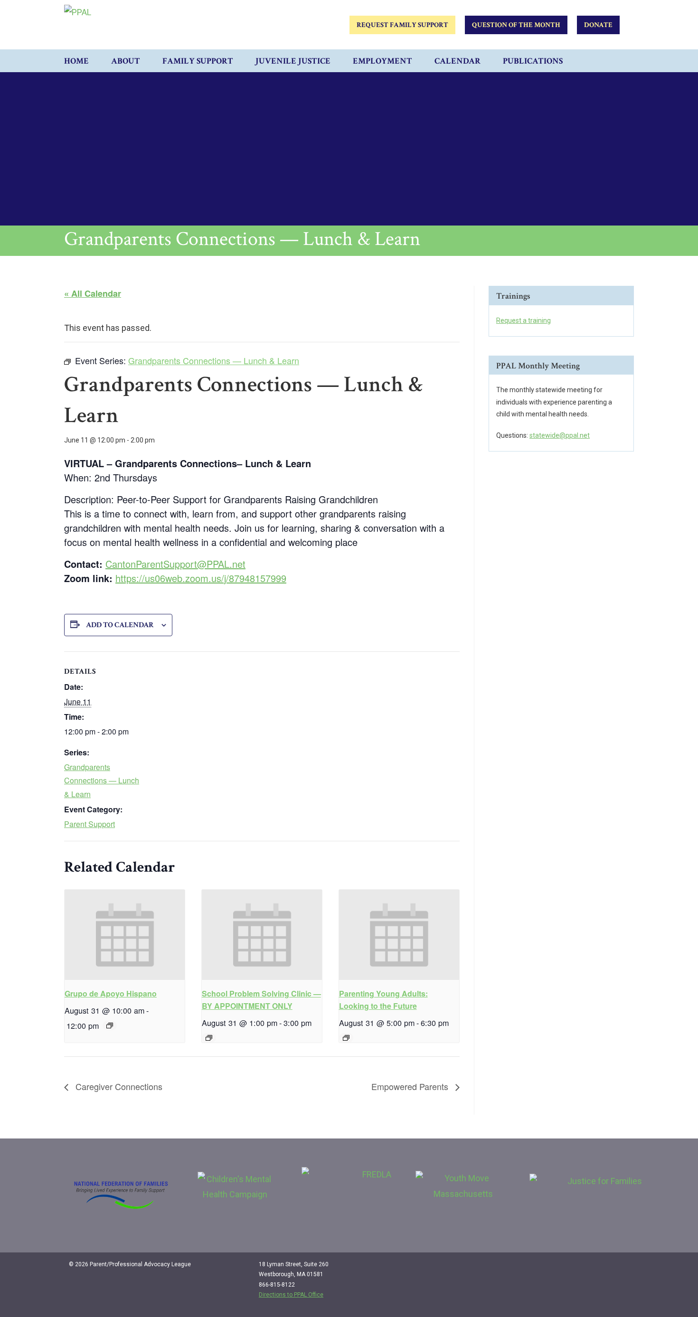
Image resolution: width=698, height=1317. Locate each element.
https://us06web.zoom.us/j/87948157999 (200, 578)
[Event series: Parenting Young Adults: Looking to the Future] (346, 1038)
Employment (382, 61)
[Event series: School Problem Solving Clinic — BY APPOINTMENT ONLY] (209, 1038)
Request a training (523, 320)
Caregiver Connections (117, 1086)
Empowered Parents (411, 1086)
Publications (533, 61)
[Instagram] (601, 1268)
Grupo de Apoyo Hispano (111, 993)
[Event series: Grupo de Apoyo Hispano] (109, 1025)
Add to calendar (120, 625)
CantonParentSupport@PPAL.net (175, 564)
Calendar (457, 61)
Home (76, 61)
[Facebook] (581, 1268)
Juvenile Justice (292, 61)
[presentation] (125, 935)
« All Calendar (92, 293)
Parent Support (89, 823)
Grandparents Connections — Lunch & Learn (101, 781)
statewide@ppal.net (559, 435)
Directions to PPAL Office (291, 1294)
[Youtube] (620, 1268)
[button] (624, 60)
